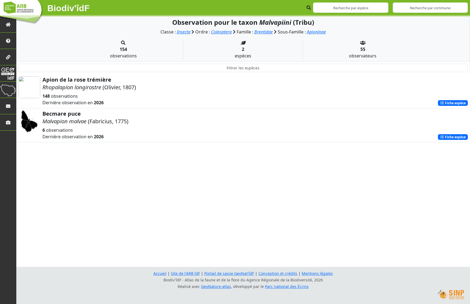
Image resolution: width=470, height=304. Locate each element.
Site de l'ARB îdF (185, 273)
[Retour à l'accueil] (8, 24)
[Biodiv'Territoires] (8, 90)
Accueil (159, 273)
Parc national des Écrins (287, 286)
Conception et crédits (277, 273)
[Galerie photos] (8, 122)
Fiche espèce (455, 103)
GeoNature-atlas (216, 286)
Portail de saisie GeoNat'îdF (229, 273)
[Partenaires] (8, 57)
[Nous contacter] (8, 106)
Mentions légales (317, 273)
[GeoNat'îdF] (8, 73)
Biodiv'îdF (68, 8)
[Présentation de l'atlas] (8, 41)
